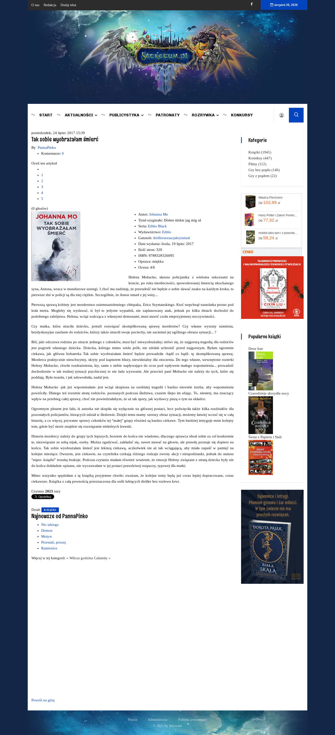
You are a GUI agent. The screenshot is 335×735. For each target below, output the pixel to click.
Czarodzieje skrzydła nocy (268, 393)
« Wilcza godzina (80, 558)
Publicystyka (124, 115)
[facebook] (252, 4)
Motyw (46, 536)
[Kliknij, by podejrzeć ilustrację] (55, 246)
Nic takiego (50, 525)
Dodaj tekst (68, 5)
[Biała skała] (272, 536)
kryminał (183, 238)
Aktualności (79, 115)
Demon (46, 530)
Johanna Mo (158, 214)
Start (45, 115)
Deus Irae (255, 349)
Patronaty (168, 115)
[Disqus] (132, 628)
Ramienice (49, 548)
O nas (35, 5)
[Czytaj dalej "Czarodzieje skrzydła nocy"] (260, 415)
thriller (158, 238)
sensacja (169, 238)
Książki (50, 509)
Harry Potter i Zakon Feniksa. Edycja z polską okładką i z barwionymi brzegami (278, 215)
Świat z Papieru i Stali (265, 437)
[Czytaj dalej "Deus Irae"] (260, 371)
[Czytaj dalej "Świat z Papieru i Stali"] (260, 457)
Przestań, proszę (53, 542)
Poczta (132, 719)
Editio (166, 232)
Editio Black (157, 226)
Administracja (157, 719)
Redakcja (50, 5)
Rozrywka (203, 115)
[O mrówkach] (272, 287)
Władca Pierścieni (270, 197)
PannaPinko (47, 148)
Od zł (269, 202)
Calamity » (102, 558)
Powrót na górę (43, 700)
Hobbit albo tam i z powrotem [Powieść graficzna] (278, 233)
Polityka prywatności (192, 719)
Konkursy (242, 115)
